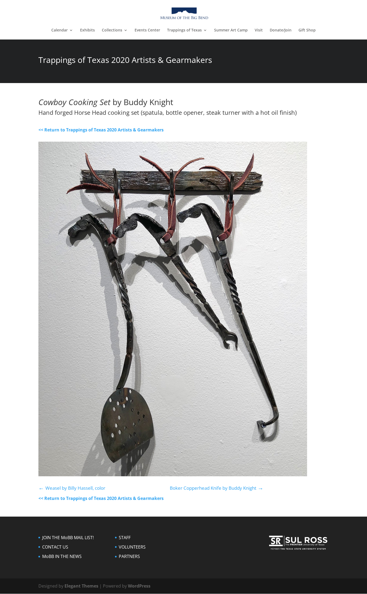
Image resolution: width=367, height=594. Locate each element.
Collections (112, 30)
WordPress (139, 586)
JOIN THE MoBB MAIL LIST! (68, 538)
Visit (259, 30)
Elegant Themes (81, 586)
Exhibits (87, 30)
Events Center (147, 30)
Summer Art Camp (231, 30)
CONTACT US (55, 547)
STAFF (125, 538)
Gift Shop (307, 30)
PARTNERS (129, 556)
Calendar (59, 30)
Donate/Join (281, 30)
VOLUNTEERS (132, 547)
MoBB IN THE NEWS (62, 556)
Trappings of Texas (184, 30)
